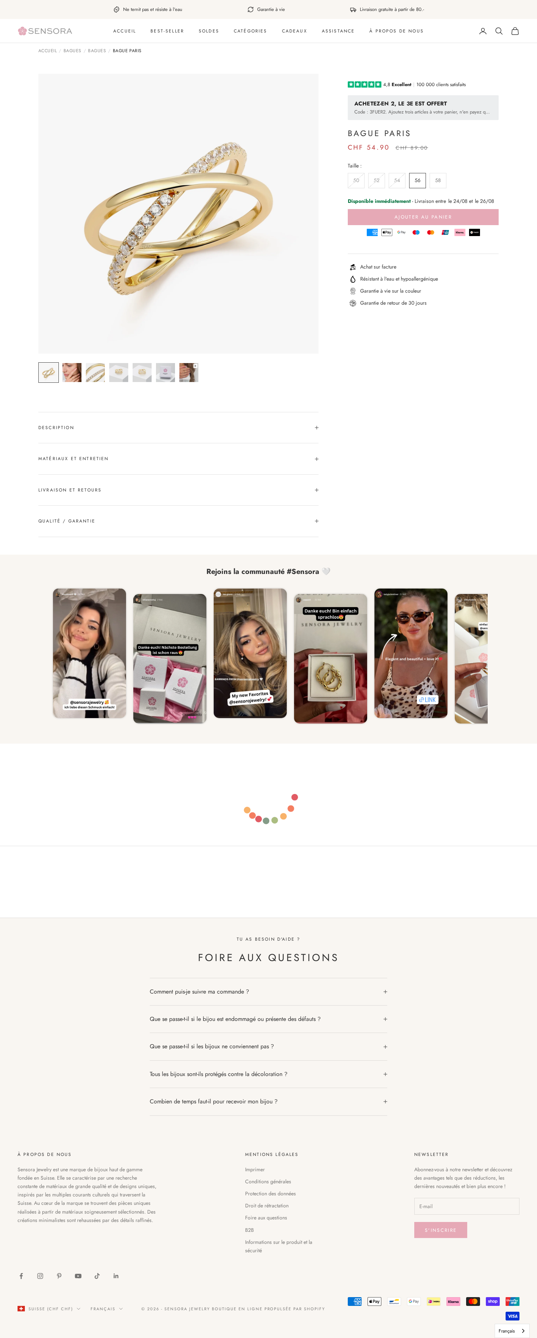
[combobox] (512, 1331)
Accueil (124, 31)
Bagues (72, 51)
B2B (249, 1230)
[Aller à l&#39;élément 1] (48, 372)
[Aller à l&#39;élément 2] (72, 372)
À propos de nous (396, 31)
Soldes (209, 31)
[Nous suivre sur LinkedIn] (116, 1276)
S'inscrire (441, 1230)
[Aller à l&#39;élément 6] (165, 372)
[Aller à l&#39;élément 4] (118, 372)
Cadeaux (294, 31)
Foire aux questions (266, 1217)
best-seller (167, 31)
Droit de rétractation (267, 1205)
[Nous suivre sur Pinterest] (59, 1276)
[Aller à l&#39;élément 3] (95, 372)
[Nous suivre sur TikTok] (97, 1276)
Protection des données (270, 1193)
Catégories (250, 31)
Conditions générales (268, 1181)
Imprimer (255, 1169)
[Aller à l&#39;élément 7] (189, 372)
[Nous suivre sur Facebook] (21, 1276)
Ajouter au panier (423, 216)
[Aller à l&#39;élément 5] (142, 372)
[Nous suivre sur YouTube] (78, 1276)
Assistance (338, 31)
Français (103, 1309)
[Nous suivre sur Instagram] (40, 1276)
